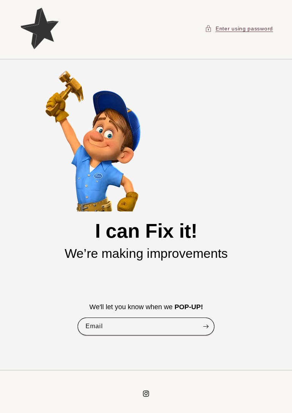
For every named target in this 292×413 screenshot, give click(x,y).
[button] (239, 28)
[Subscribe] (205, 327)
